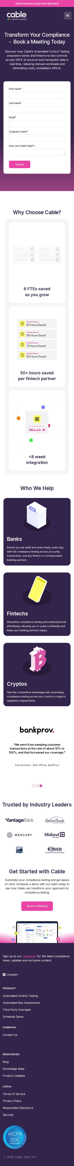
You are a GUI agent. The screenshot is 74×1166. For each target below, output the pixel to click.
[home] (16, 16)
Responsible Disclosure (18, 1108)
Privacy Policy (12, 1101)
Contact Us (10, 1035)
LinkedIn (12, 974)
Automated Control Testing (20, 996)
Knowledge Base (13, 1068)
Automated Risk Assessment (21, 1002)
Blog (6, 1062)
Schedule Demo (13, 1016)
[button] (67, 15)
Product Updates (14, 1075)
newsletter (29, 956)
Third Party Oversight (17, 1009)
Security (8, 1114)
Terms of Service (14, 1094)
